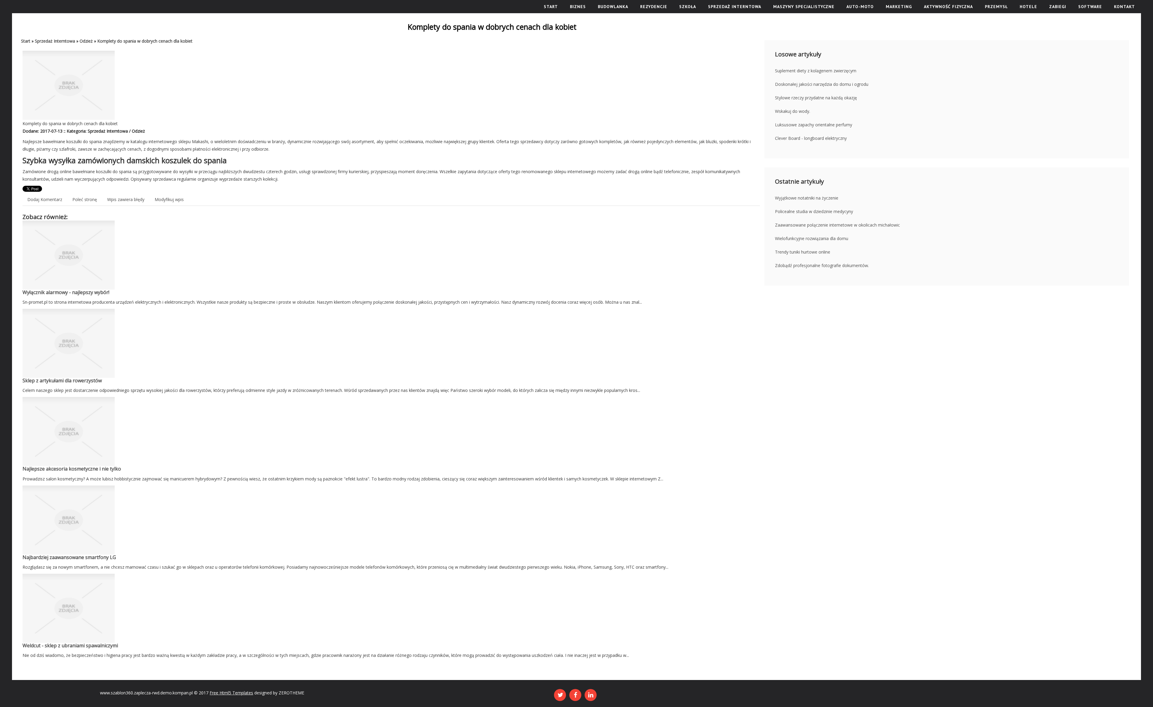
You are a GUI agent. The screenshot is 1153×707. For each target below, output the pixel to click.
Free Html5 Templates (231, 693)
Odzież (86, 41)
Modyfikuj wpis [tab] (169, 199)
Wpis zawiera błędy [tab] (125, 199)
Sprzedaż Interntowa (55, 41)
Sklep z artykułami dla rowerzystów (62, 380)
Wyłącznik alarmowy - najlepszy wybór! (66, 292)
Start (25, 41)
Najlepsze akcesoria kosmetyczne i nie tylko (72, 468)
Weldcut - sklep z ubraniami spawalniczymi (70, 645)
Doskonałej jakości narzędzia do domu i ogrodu (821, 84)
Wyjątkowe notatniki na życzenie (806, 198)
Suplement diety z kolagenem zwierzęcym (815, 71)
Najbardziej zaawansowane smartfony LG (69, 557)
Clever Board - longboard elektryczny (811, 138)
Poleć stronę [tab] (84, 199)
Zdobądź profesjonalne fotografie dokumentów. (822, 265)
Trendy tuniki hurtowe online (802, 252)
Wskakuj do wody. (792, 111)
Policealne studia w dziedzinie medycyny (814, 211)
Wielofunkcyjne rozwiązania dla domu (811, 238)
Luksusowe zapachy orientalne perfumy (813, 125)
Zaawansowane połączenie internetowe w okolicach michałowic (837, 225)
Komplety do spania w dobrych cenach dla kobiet (144, 41)
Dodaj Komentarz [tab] (44, 199)
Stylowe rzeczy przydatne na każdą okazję (816, 98)
